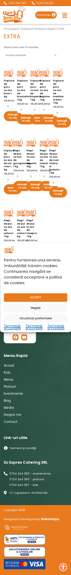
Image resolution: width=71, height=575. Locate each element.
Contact (10, 421)
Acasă (9, 365)
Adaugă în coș (13, 116)
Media (9, 407)
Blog (7, 400)
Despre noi (12, 414)
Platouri (10, 386)
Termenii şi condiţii (12, 326)
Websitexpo (50, 519)
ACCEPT (35, 297)
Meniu (8, 379)
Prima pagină (11, 28)
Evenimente (13, 393)
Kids (7, 372)
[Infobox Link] (46, 15)
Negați (36, 308)
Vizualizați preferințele (35, 318)
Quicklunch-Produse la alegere (38, 28)
